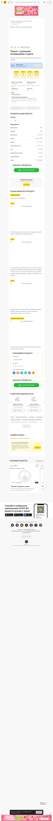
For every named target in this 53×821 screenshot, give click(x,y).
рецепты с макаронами (21, 417)
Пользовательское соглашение (17, 530)
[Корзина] (44, 2)
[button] (10, 402)
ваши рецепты (39, 417)
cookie (18, 812)
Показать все (26, 426)
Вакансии (26, 530)
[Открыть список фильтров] (35, 2)
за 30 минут (31, 417)
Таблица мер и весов (32, 108)
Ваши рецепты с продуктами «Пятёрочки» (32, 419)
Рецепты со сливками (16, 419)
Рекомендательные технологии (34, 530)
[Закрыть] (46, 802)
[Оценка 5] (22, 366)
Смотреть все (39, 460)
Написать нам (27, 536)
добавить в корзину (28, 170)
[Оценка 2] (16, 366)
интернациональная (15, 94)
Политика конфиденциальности (29, 529)
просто (12, 417)
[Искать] (38, 2)
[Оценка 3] (18, 366)
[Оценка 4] (20, 366)
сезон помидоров (32, 422)
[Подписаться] (36, 465)
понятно (39, 812)
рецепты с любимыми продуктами (18, 422)
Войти (37, 447)
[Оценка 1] (13, 366)
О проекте (20, 529)
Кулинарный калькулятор (17, 108)
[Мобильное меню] (1, 2)
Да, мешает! (26, 184)
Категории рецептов (26, 532)
